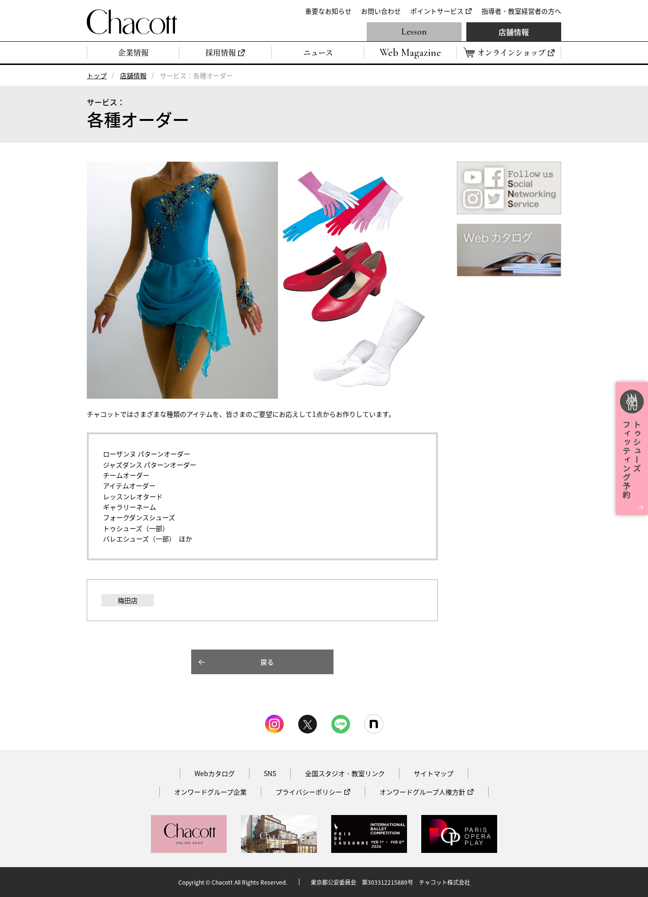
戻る (267, 662)
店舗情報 (514, 31)
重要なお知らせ (328, 11)
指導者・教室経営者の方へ (521, 11)
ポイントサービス (436, 11)
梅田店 (128, 600)
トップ (97, 75)
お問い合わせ (381, 11)
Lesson (414, 31)
